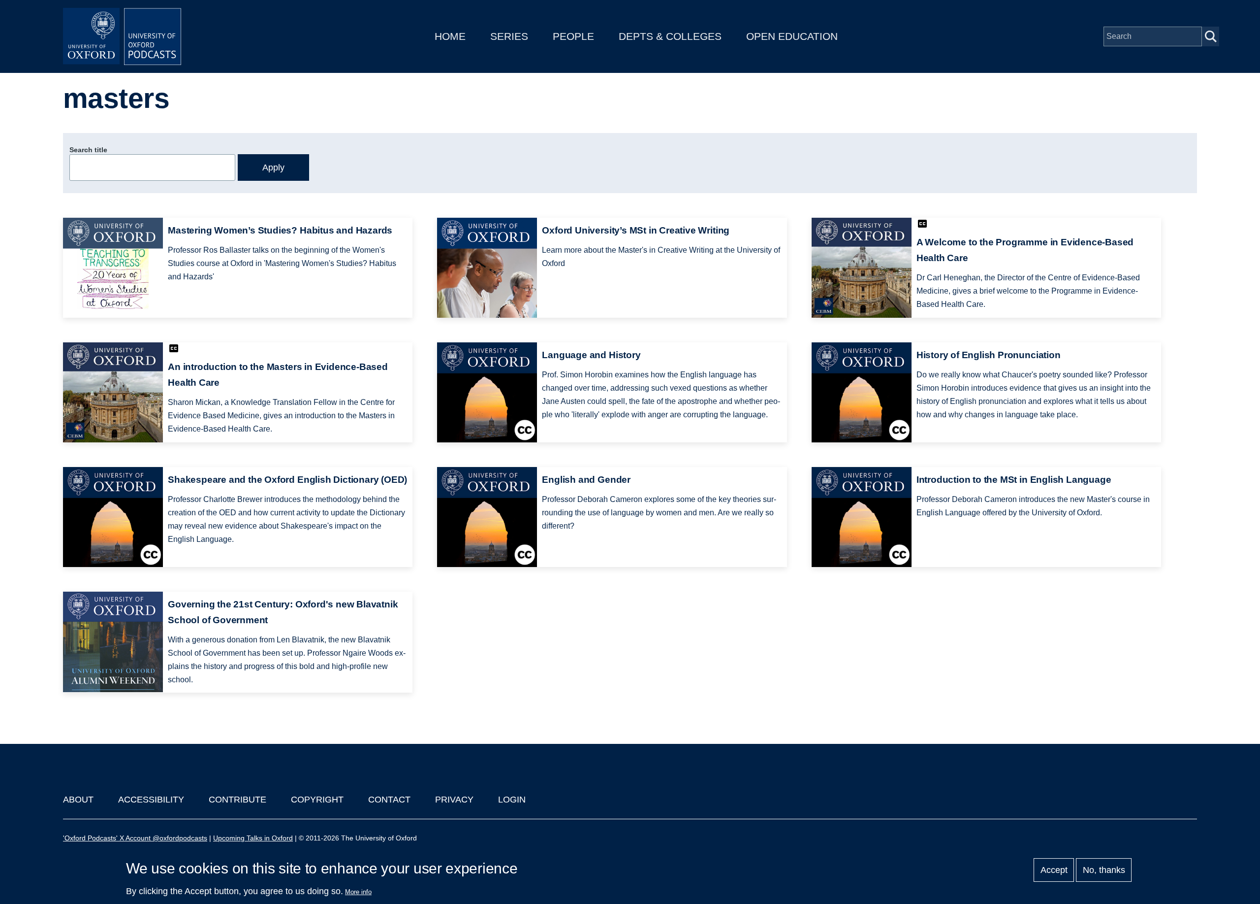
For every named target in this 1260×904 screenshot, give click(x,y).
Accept (1054, 870)
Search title (88, 150)
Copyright (317, 799)
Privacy (454, 799)
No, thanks (1104, 870)
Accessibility (151, 799)
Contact (389, 799)
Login (512, 799)
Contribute (237, 799)
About (78, 799)
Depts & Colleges (670, 36)
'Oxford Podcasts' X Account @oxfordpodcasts (135, 838)
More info (358, 892)
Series (509, 36)
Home (450, 36)
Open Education (792, 36)
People (573, 36)
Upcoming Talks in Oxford (253, 838)
